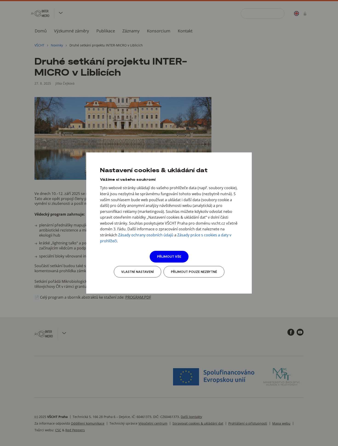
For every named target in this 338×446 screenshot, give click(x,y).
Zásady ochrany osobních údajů (145, 234)
